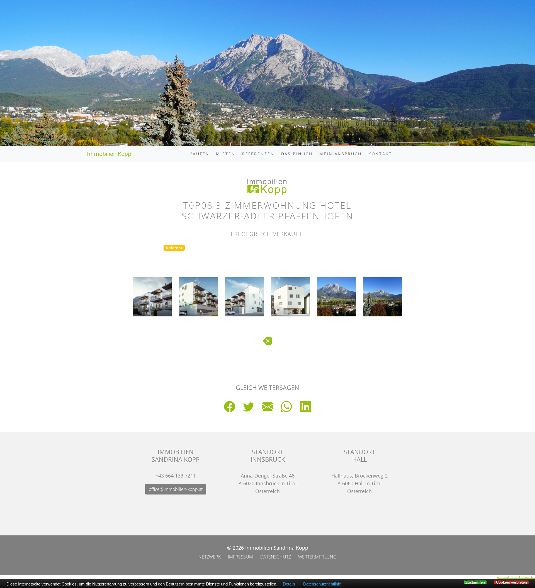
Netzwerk (209, 557)
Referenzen (258, 153)
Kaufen (199, 153)
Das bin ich (297, 153)
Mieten (225, 153)
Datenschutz (275, 557)
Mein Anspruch (340, 153)
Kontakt (380, 153)
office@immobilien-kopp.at (176, 489)
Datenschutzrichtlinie (322, 584)
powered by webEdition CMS (516, 577)
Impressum (240, 557)
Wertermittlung (317, 557)
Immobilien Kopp (109, 154)
